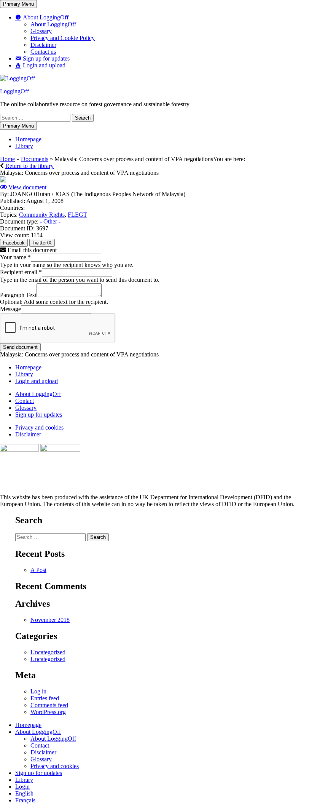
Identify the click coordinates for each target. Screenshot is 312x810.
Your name (15, 257)
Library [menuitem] (24, 779)
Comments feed (49, 705)
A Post (38, 570)
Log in (38, 691)
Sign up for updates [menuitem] (38, 773)
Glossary (41, 31)
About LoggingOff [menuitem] (38, 732)
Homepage (28, 139)
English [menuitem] (24, 793)
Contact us (43, 51)
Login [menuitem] (22, 786)
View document (26, 187)
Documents (34, 159)
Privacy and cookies (39, 427)
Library (24, 146)
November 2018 (50, 620)
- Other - (50, 221)
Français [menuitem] (25, 800)
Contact (24, 401)
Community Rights (42, 214)
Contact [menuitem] (39, 745)
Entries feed (44, 698)
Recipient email (21, 272)
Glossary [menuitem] (41, 759)
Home (7, 159)
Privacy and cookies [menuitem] (54, 766)
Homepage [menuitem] (28, 725)
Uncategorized (47, 652)
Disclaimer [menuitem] (43, 752)
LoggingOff (14, 91)
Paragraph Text (18, 295)
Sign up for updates (38, 414)
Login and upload (36, 381)
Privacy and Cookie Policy (62, 38)
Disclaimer (43, 45)
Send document (20, 347)
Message (10, 309)
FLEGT (77, 214)
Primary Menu (18, 4)
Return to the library (29, 166)
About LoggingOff (53, 24)
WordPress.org (48, 712)
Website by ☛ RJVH (288, 512)
